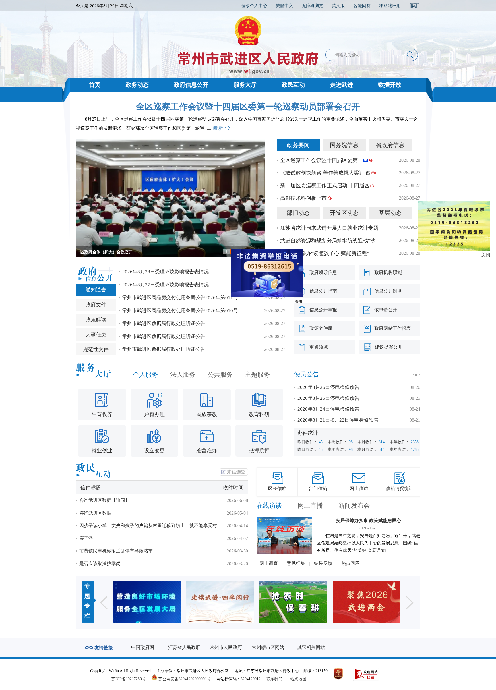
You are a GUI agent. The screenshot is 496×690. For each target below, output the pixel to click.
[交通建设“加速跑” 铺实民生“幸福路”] (381, 602)
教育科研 (259, 414)
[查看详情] (376, 550)
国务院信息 (344, 145)
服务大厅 (245, 85)
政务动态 (137, 85)
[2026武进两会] (308, 602)
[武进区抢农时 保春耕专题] (235, 602)
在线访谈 (269, 505)
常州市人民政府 (226, 647)
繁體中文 (284, 5)
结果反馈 (323, 563)
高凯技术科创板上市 (303, 198)
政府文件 (96, 305)
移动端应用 (390, 5)
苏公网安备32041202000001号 (184, 679)
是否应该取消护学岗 (100, 563)
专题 (87, 591)
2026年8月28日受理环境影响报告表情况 (165, 272)
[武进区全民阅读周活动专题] (162, 602)
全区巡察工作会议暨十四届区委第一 (321, 160)
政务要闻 (298, 145)
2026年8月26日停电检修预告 (328, 387)
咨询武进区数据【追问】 (104, 500)
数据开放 (389, 85)
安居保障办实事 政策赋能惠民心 (368, 520)
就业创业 (102, 450)
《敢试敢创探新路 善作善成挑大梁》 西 (325, 173)
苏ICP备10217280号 (130, 679)
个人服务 (145, 374)
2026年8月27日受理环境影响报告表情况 (165, 284)
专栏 (87, 611)
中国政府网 (142, 647)
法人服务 (182, 374)
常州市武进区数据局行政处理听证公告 (163, 323)
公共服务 (220, 374)
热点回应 (350, 563)
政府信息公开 (191, 85)
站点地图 (298, 679)
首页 (94, 85)
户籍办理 (154, 414)
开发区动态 (344, 213)
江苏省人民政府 (184, 647)
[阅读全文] (221, 128)
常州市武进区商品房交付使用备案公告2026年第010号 (180, 310)
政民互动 (293, 85)
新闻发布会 (354, 505)
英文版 (338, 5)
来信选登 (236, 471)
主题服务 (257, 374)
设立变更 (154, 450)
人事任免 (96, 334)
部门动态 (298, 213)
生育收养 (102, 414)
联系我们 (274, 679)
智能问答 (362, 5)
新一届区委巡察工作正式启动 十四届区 (324, 185)
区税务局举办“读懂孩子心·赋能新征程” (324, 253)
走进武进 (341, 85)
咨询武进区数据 (95, 513)
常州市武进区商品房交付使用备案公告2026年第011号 (180, 297)
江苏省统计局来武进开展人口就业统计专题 (329, 228)
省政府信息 (390, 145)
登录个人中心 (254, 5)
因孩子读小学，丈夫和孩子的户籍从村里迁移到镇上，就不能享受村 (148, 525)
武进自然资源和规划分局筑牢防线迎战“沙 (327, 240)
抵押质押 (259, 450)
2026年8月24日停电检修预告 (328, 409)
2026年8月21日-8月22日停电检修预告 (338, 420)
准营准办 (206, 450)
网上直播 (310, 505)
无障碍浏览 (312, 5)
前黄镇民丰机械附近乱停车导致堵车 (116, 550)
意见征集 (296, 563)
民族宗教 (206, 414)
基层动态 (390, 213)
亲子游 (86, 538)
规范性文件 (96, 349)
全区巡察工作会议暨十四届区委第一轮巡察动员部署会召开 (248, 106)
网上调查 (268, 563)
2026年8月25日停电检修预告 (328, 398)
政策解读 (96, 319)
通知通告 (96, 290)
